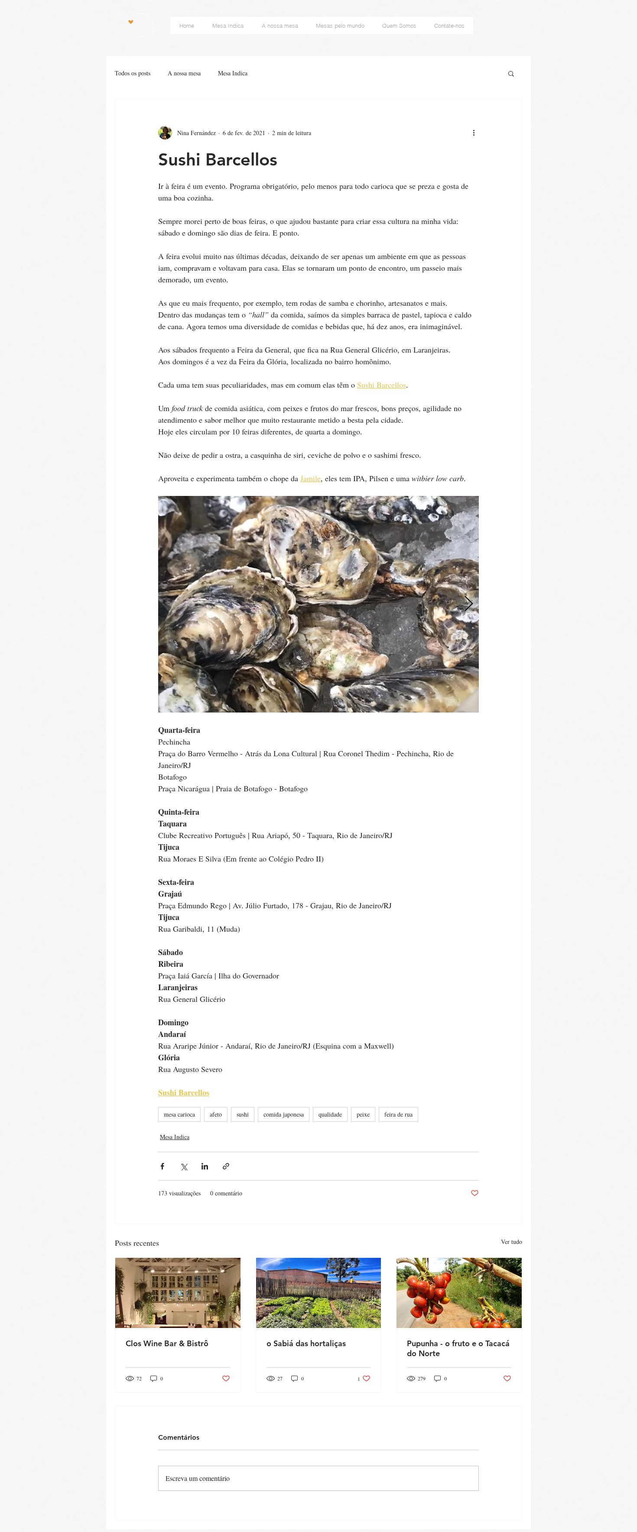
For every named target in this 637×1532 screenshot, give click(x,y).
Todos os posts (132, 73)
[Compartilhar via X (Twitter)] (183, 1166)
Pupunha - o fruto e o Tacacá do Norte (458, 1348)
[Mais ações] (473, 132)
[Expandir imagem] (318, 604)
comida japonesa (283, 1114)
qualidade (330, 1114)
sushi (243, 1114)
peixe (363, 1114)
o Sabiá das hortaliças (306, 1343)
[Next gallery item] (469, 604)
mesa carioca (179, 1114)
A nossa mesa (184, 73)
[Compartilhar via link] (226, 1166)
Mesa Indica (232, 73)
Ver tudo (511, 1241)
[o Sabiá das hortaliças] (318, 1293)
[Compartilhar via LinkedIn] (205, 1166)
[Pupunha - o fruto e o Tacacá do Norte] (459, 1293)
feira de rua (398, 1114)
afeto (216, 1114)
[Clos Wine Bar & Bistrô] (177, 1293)
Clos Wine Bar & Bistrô (167, 1343)
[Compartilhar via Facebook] (162, 1166)
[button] (511, 73)
